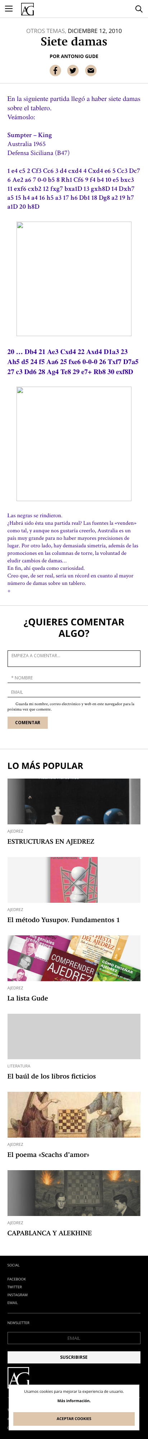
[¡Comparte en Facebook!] (55, 70)
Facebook (17, 1278)
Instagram (18, 1294)
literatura (19, 1066)
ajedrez (15, 831)
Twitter (15, 1286)
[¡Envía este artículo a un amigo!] (91, 70)
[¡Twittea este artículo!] (73, 70)
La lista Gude (28, 999)
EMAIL (13, 1302)
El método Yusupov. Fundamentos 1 (64, 920)
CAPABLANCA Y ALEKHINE (50, 1234)
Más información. (74, 1401)
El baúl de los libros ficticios (52, 1077)
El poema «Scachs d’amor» (48, 1155)
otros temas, (46, 31)
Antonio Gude (79, 56)
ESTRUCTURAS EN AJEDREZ (51, 842)
